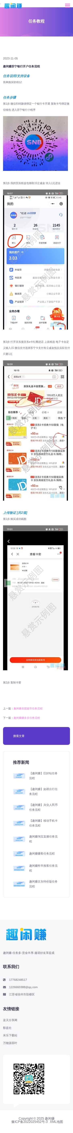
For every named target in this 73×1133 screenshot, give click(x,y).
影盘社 (7, 1027)
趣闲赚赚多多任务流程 (27, 717)
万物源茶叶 (10, 1043)
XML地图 (56, 1121)
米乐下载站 (10, 1035)
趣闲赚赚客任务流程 (42, 853)
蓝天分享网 (10, 1020)
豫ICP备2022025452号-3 (29, 1121)
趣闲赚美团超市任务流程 (28, 708)
